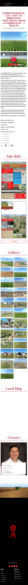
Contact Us (3, 575)
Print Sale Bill (14, 241)
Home (2, 571)
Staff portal (3, 581)
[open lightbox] (7, 262)
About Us (3, 573)
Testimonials (3, 577)
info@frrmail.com (17, 578)
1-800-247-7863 (17, 576)
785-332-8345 (6, 470)
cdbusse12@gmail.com (8, 472)
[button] (25, 4)
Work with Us (3, 579)
